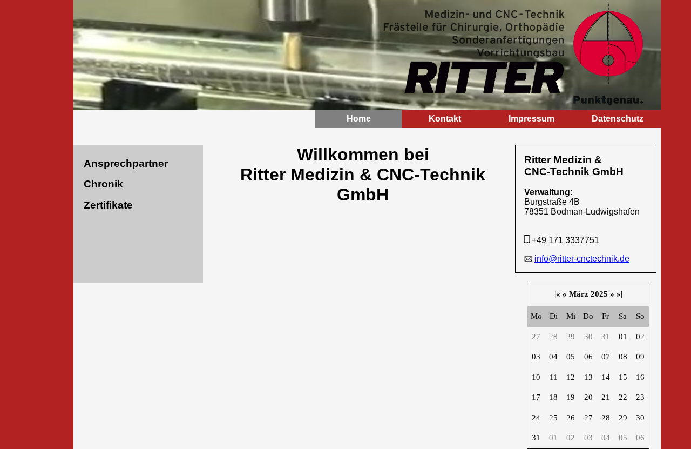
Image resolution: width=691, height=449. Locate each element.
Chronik (103, 184)
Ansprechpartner (126, 163)
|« (557, 294)
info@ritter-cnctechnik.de (581, 258)
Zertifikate (108, 205)
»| (619, 294)
